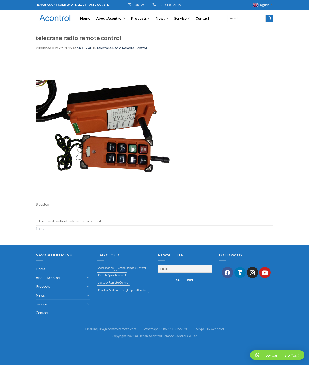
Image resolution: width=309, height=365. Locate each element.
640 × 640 (84, 48)
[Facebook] (227, 272)
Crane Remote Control (132, 268)
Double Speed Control (112, 275)
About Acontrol (109, 18)
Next (42, 228)
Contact (202, 18)
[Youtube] (265, 272)
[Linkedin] (240, 272)
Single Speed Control (135, 290)
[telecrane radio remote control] (108, 128)
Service (180, 18)
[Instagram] (252, 272)
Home (85, 18)
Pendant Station (108, 290)
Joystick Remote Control (113, 282)
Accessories (106, 268)
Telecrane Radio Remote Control (121, 48)
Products (139, 18)
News (160, 18)
